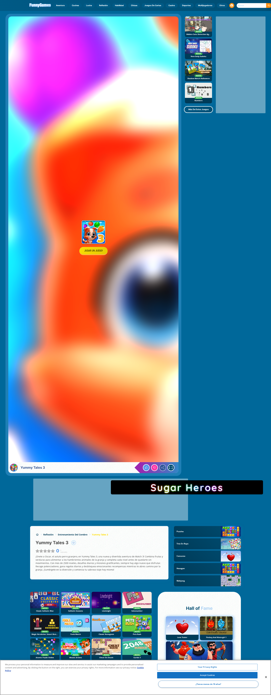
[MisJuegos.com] (37, 534)
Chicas (134, 5)
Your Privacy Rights (207, 667)
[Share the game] (162, 467)
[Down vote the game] (154, 467)
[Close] (266, 677)
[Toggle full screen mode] (170, 467)
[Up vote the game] (146, 467)
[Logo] (40, 5)
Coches (75, 5)
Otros (222, 5)
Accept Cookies (207, 675)
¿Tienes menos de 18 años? (208, 684)
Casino (171, 5)
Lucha (89, 5)
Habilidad (119, 5)
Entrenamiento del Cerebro (73, 534)
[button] (231, 5)
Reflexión (103, 5)
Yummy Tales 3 (100, 534)
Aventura (60, 5)
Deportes (186, 5)
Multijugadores (205, 5)
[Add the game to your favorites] (73, 542)
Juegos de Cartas (152, 5)
